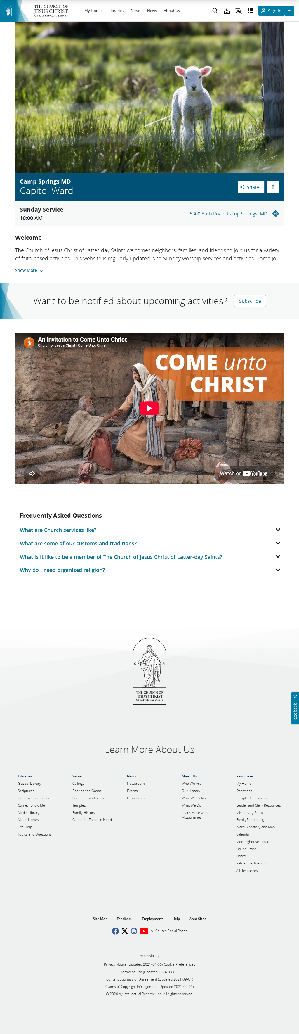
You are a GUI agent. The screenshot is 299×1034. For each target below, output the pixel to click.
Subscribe (250, 301)
